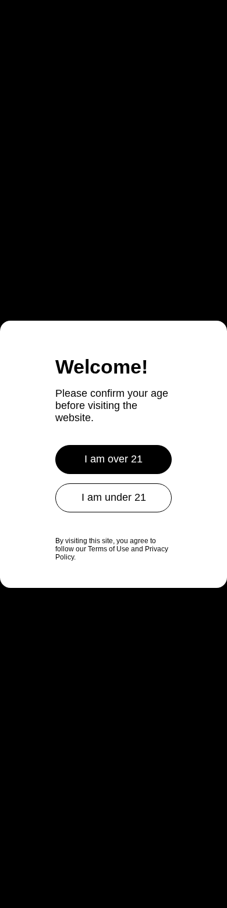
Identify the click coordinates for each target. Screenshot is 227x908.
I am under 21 (113, 497)
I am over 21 (113, 459)
